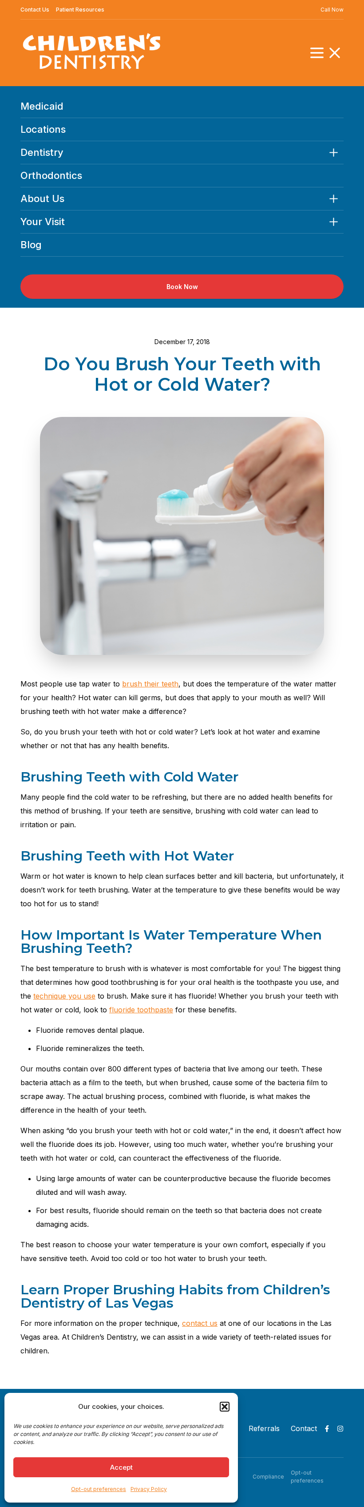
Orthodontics (51, 175)
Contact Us (34, 9)
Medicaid (41, 106)
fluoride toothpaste (141, 1009)
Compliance (268, 1476)
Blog (31, 244)
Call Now (332, 9)
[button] (224, 1406)
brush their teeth (150, 683)
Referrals (264, 1428)
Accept (121, 1467)
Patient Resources (80, 9)
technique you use (64, 995)
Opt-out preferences (98, 1489)
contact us (200, 1323)
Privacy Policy (149, 1489)
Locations (43, 129)
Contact (304, 1428)
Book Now (182, 286)
